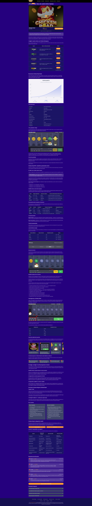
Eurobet (34, 64)
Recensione (58, 54)
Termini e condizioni (57, 499)
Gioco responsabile (40, 499)
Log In (30, 3)
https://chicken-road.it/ (33, 502)
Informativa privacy (45, 499)
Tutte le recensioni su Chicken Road (46, 483)
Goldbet (34, 69)
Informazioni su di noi (51, 499)
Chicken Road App (34, 499)
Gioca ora (58, 48)
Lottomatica (33, 60)
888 (33, 55)
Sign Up (33, 3)
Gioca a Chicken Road (58, 28)
